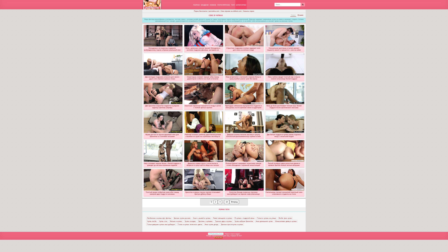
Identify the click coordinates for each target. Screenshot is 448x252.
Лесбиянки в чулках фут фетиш (159, 218)
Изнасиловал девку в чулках (286, 221)
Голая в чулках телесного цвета (190, 224)
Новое (213, 5)
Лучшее (300, 15)
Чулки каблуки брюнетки (243, 221)
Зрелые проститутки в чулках (232, 224)
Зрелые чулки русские (182, 218)
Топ (233, 5)
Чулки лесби (151, 221)
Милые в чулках (176, 221)
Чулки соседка (190, 221)
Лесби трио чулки (285, 218)
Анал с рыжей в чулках (201, 218)
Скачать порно (248, 11)
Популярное (223, 5)
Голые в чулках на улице (266, 218)
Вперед (234, 202)
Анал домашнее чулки (264, 221)
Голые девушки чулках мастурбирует (161, 224)
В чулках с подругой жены (244, 218)
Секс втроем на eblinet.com (231, 11)
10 (227, 202)
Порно (196, 5)
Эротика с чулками (205, 221)
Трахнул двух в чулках (223, 221)
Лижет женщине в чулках (222, 218)
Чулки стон (163, 221)
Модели (205, 5)
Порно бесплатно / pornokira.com (206, 11)
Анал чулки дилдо (211, 224)
